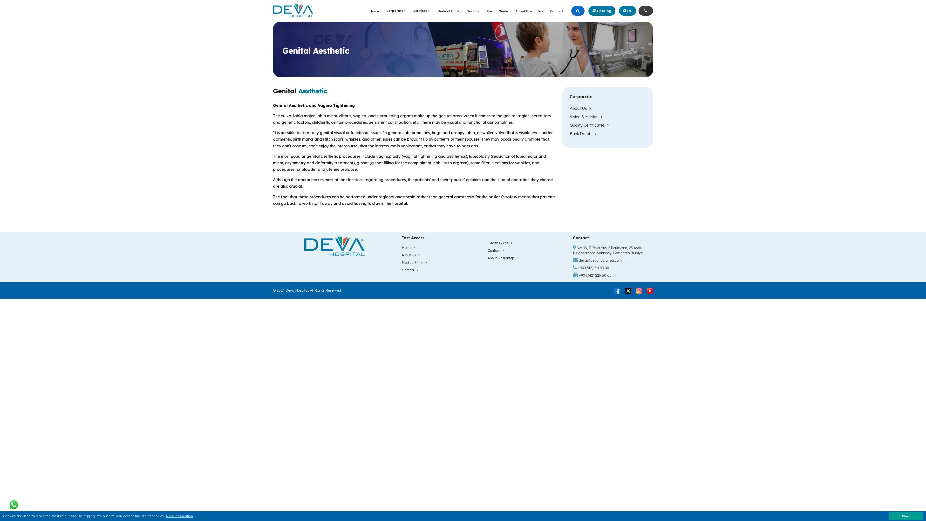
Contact (556, 11)
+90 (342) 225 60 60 (595, 275)
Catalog (603, 10)
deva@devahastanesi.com (600, 260)
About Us (578, 108)
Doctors (473, 11)
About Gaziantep (529, 11)
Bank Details (581, 133)
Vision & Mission (584, 116)
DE (629, 10)
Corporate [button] (395, 11)
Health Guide (497, 11)
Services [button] (420, 11)
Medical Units (448, 11)
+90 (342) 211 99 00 (593, 268)
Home (374, 11)
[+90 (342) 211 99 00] (646, 11)
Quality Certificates (587, 125)
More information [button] (179, 516)
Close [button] (906, 516)
